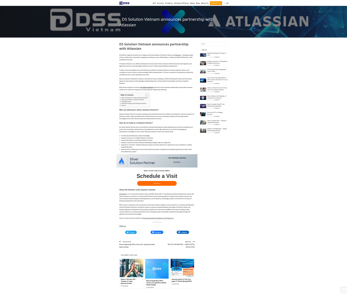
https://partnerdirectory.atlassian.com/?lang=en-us (158, 218)
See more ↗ (177, 162)
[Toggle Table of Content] (146, 95)
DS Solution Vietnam (146, 87)
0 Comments (217, 57)
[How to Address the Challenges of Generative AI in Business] (203, 98)
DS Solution (122, 194)
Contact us (156, 183)
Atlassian (178, 55)
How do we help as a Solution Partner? (133, 99)
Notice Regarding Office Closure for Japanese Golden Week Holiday (156, 283)
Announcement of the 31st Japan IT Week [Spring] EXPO (182, 280)
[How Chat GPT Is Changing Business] (203, 114)
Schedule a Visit (126, 101)
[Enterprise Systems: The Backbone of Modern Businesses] (203, 63)
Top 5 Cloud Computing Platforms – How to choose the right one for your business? (217, 79)
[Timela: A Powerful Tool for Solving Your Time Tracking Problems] (203, 90)
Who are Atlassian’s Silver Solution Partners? (135, 98)
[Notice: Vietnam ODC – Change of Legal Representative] (203, 122)
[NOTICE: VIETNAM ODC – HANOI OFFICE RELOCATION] (203, 131)
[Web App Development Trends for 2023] (203, 55)
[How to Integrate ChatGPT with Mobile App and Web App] (203, 106)
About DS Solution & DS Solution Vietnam (134, 103)
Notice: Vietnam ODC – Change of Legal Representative (129, 281)
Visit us (124, 105)
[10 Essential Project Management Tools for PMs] (203, 71)
